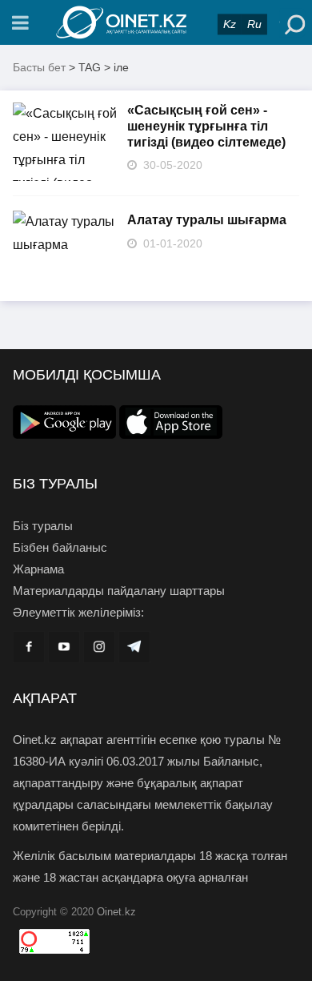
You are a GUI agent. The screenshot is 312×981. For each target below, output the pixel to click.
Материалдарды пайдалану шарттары (119, 590)
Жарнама (38, 569)
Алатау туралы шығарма (206, 220)
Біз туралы (43, 526)
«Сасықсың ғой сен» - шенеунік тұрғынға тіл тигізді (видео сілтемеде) (206, 126)
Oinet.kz (116, 912)
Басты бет (39, 67)
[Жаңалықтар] (156, 22)
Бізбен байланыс (60, 547)
